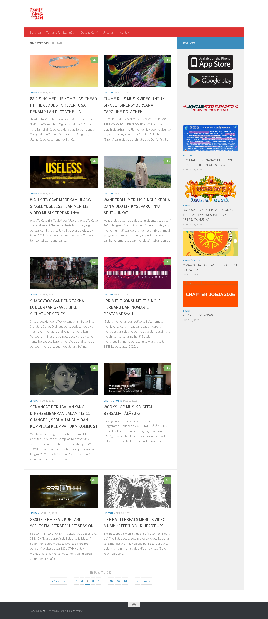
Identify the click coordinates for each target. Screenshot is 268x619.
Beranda (35, 32)
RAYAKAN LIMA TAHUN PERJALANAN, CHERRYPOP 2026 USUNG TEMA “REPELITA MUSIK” (208, 215)
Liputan (34, 92)
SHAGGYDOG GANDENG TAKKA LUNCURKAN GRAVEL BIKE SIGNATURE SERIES (57, 307)
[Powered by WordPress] (44, 611)
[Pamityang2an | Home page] (37, 14)
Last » (146, 581)
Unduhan (108, 32)
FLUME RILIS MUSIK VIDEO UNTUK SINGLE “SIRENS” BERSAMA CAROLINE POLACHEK (134, 105)
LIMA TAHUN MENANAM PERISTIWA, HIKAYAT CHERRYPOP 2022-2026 (208, 162)
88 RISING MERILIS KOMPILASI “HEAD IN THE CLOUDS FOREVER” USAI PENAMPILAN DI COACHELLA (63, 105)
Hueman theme (74, 611)
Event (107, 400)
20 (111, 581)
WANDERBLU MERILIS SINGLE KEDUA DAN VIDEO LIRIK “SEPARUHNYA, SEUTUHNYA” (137, 206)
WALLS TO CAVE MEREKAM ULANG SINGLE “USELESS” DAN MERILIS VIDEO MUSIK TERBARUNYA (60, 206)
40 (125, 581)
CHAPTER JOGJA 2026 (198, 315)
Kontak (124, 32)
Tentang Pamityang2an (61, 32)
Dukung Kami (89, 32)
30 (118, 581)
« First (56, 581)
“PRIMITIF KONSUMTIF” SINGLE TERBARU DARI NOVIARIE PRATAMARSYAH (132, 307)
